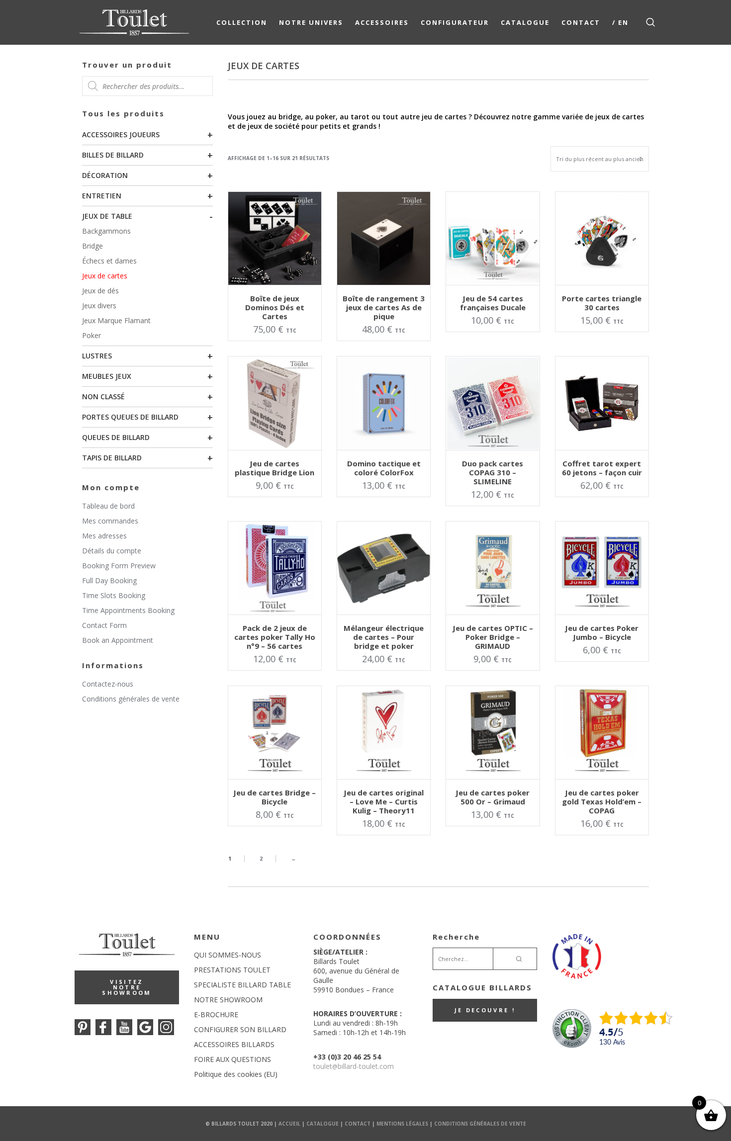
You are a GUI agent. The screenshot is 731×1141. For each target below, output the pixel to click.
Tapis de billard (112, 457)
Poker (91, 335)
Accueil (289, 1123)
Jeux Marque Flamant (116, 320)
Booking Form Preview (119, 565)
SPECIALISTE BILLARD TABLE (242, 984)
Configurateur (455, 22)
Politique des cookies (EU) (235, 1074)
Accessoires (382, 22)
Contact (580, 22)
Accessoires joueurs (121, 134)
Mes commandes (110, 521)
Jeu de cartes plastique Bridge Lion (274, 468)
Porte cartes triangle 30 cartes (601, 303)
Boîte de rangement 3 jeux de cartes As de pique (384, 307)
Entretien (101, 195)
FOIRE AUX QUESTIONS (232, 1059)
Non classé (103, 396)
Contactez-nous (107, 684)
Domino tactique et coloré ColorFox (384, 468)
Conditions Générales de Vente (480, 1123)
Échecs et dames (109, 260)
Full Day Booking (109, 580)
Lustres (97, 355)
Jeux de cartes (104, 275)
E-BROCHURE (216, 1014)
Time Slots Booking (113, 595)
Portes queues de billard (130, 417)
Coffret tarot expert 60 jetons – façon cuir (602, 468)
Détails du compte (111, 550)
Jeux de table (107, 216)
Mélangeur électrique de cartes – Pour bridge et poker (384, 636)
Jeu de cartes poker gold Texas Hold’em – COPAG (601, 801)
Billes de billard (113, 155)
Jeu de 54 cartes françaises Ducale (493, 303)
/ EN (620, 22)
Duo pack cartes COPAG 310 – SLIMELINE (492, 472)
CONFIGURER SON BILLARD (240, 1029)
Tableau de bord (108, 506)
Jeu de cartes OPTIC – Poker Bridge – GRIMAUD (493, 636)
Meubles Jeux (106, 376)
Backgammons (106, 231)
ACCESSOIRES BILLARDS (234, 1044)
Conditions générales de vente (131, 698)
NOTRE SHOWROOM (228, 999)
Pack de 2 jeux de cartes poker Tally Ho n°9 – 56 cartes (274, 636)
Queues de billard (116, 437)
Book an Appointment (117, 640)
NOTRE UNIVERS (311, 22)
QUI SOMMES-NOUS (227, 955)
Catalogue (525, 22)
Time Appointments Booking (128, 610)
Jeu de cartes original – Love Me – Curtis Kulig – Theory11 (384, 801)
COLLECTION (241, 22)
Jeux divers (99, 305)
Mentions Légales (402, 1123)
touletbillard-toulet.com (353, 1066)
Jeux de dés (100, 290)
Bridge (92, 246)
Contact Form (104, 625)
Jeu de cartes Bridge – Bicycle (274, 797)
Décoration (105, 175)
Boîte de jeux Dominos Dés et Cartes (274, 307)
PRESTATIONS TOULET (232, 969)
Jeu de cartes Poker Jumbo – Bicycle (602, 632)
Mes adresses (104, 535)
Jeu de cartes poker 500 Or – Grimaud (493, 797)
